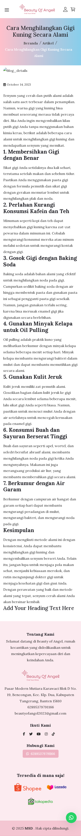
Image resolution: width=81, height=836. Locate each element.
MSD (29, 828)
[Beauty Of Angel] (24, 734)
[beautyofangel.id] (46, 734)
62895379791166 (40, 707)
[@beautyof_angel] (31, 734)
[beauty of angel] (39, 734)
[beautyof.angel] (53, 734)
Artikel (48, 43)
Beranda (31, 43)
